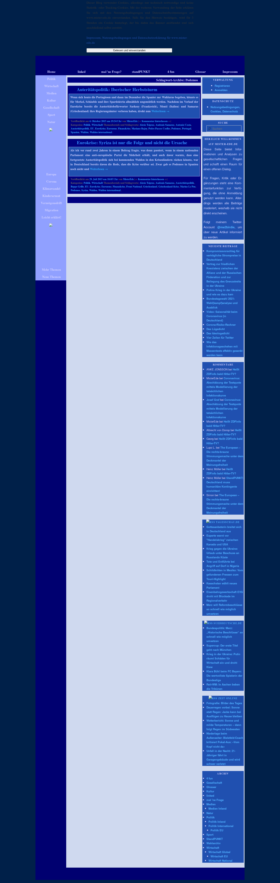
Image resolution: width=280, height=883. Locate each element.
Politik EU (217, 830)
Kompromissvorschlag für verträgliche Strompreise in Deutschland (223, 255)
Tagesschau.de (228, 522)
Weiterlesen (160, 111)
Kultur (210, 791)
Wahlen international (101, 132)
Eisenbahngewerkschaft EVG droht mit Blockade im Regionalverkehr (224, 596)
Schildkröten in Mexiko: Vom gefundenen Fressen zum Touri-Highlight (224, 574)
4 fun (209, 778)
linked (210, 795)
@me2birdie (225, 227)
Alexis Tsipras (147, 125)
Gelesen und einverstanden (129, 50)
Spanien (75, 132)
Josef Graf (212, 400)
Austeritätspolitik (80, 128)
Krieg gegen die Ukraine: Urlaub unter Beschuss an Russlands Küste (222, 553)
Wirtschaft (97, 125)
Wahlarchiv (213, 843)
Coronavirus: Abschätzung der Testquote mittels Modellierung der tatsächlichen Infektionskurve (223, 387)
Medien (211, 804)
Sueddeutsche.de (228, 623)
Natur (209, 813)
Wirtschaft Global (219, 852)
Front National (134, 186)
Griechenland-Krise (168, 186)
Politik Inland (216, 822)
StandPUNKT (214, 839)
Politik (87, 125)
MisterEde (132, 121)
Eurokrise (100, 128)
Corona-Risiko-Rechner (221, 325)
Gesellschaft (214, 783)
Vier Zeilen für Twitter (220, 337)
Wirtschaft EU (219, 856)
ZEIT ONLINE (227, 698)
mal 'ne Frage (215, 800)
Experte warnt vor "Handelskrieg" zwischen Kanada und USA (222, 539)
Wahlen (85, 132)
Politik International (220, 826)
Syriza (84, 190)
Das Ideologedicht (217, 333)
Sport (209, 834)
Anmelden (221, 90)
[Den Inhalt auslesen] (210, 522)
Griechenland (150, 186)
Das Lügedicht (215, 329)
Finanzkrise (124, 128)
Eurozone (112, 128)
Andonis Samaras (165, 125)
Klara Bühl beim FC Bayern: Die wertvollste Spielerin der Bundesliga (224, 675)
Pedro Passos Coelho (159, 128)
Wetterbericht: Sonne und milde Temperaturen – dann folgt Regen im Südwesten (223, 725)
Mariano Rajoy (139, 128)
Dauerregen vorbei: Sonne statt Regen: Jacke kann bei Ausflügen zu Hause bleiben (224, 711)
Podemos (176, 128)
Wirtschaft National (220, 860)
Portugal (186, 128)
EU (92, 128)
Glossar (211, 787)
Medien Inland (217, 808)
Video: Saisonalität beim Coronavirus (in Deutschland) (222, 316)
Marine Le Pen (188, 186)
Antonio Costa (183, 125)
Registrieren (222, 86)
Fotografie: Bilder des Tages (224, 703)
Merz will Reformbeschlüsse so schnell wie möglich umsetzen (224, 609)
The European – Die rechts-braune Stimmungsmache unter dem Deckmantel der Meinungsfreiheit (224, 456)
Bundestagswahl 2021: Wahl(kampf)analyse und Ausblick (222, 303)
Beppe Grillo (77, 186)
